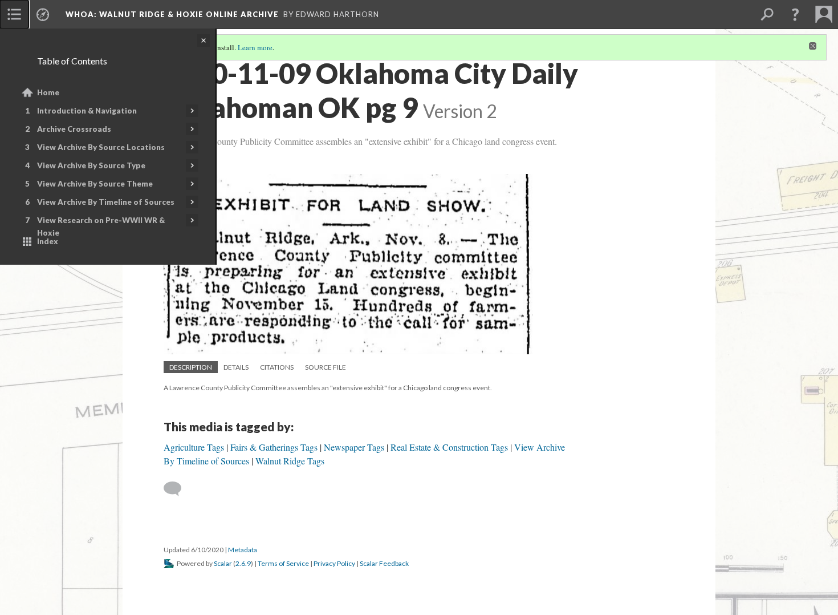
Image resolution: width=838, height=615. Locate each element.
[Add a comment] (178, 489)
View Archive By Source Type (91, 165)
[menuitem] (14, 14)
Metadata (242, 549)
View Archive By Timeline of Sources (105, 202)
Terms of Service (283, 563)
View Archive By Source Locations (101, 147)
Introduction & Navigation (87, 110)
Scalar (223, 563)
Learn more (255, 47)
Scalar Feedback (384, 563)
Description (190, 367)
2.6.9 (243, 563)
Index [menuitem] (47, 241)
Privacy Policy (334, 563)
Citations (277, 367)
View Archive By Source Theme (95, 183)
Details (236, 367)
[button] (795, 14)
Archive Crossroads (74, 128)
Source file (325, 367)
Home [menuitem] (48, 92)
